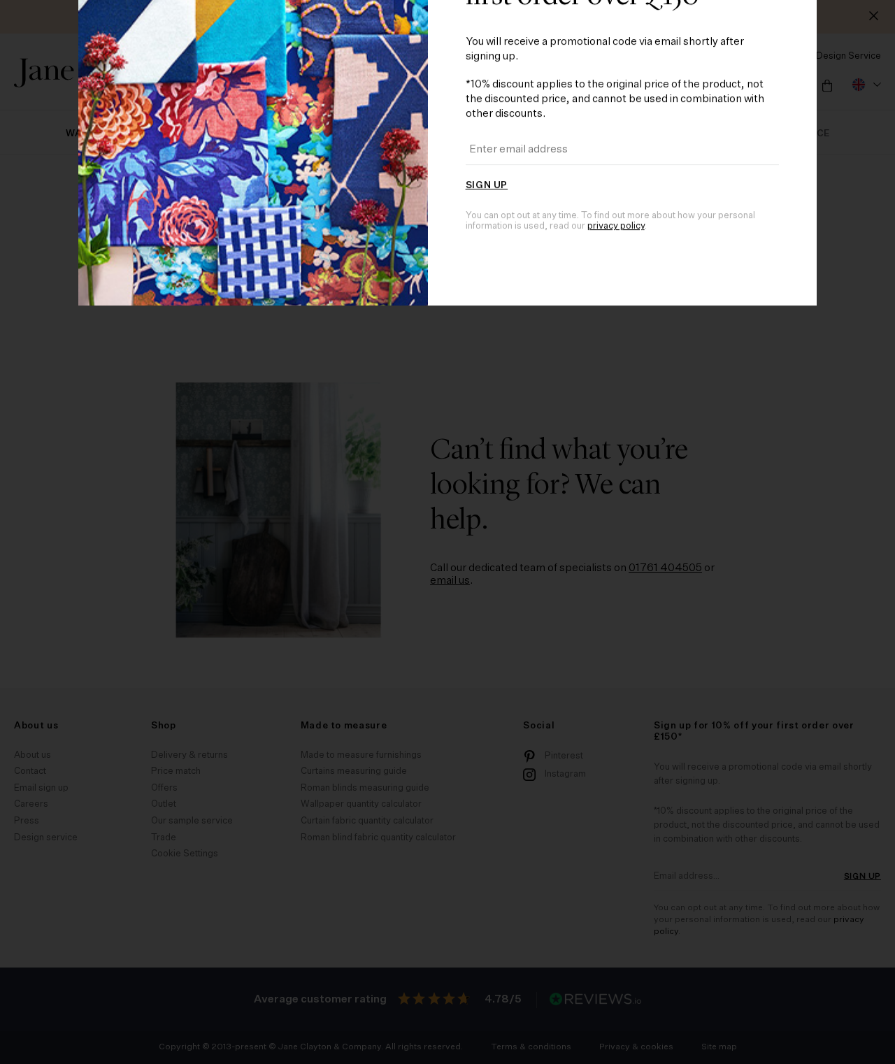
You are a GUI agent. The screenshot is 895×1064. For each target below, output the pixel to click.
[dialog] (447, 532)
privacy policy (616, 670)
